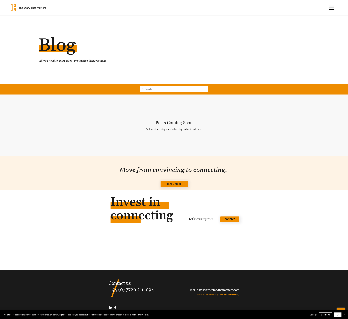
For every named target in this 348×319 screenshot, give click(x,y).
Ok (338, 314)
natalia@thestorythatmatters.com (218, 290)
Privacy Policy (143, 314)
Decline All (325, 314)
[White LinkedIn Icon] (110, 307)
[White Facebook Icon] (115, 307)
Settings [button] (313, 314)
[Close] (344, 314)
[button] (331, 7)
